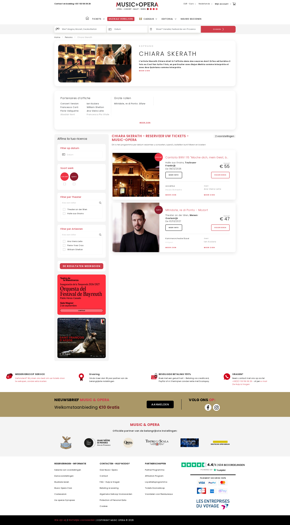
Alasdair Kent (67, 114)
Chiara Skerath (212, 193)
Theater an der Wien (77, 209)
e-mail (263, 381)
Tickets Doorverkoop (155, 488)
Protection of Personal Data (113, 500)
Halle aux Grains (75, 213)
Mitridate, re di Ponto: (129, 103)
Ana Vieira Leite (95, 110)
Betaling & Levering (109, 488)
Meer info (174, 175)
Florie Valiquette (69, 110)
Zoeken (217, 29)
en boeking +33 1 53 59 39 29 (77, 3)
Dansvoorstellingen (64, 476)
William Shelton (95, 107)
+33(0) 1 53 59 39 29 (242, 381)
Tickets (96, 18)
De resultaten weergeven (81, 266)
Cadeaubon (60, 494)
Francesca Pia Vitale (98, 114)
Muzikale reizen (61, 482)
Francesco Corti (69, 107)
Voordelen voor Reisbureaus (159, 494)
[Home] (87, 18)
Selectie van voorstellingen (67, 470)
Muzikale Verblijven (121, 18)
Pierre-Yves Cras (96, 118)
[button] (190, 4)
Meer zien (145, 122)
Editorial (167, 18)
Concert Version (69, 103)
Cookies (104, 506)
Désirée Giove (94, 121)
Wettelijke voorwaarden (81, 520)
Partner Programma (154, 470)
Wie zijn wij (60, 520)
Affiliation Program (154, 476)
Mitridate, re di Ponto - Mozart (186, 210)
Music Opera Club (63, 488)
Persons (69, 37)
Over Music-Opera (109, 470)
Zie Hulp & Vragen (241, 384)
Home (57, 37)
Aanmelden (160, 404)
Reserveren (220, 175)
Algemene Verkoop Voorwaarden (116, 494)
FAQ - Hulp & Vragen (110, 482)
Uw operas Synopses (64, 500)
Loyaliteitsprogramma (156, 482)
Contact (58, 3)
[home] (137, 6)
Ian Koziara (93, 103)
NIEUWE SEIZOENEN (191, 18)
